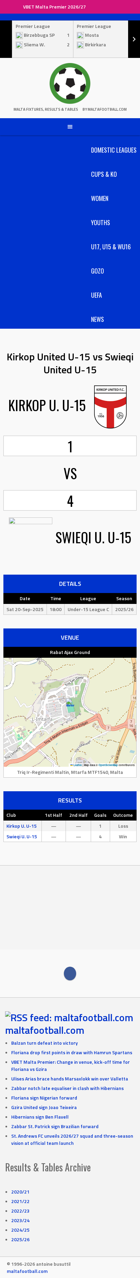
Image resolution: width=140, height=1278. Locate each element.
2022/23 (20, 1210)
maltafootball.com (44, 1030)
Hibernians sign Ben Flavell (40, 1116)
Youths (100, 222)
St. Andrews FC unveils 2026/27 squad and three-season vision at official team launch (72, 1139)
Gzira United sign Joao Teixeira (44, 1107)
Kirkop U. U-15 (21, 825)
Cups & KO (104, 174)
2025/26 (20, 1239)
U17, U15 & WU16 (111, 246)
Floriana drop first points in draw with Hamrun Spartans (71, 1052)
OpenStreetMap (108, 765)
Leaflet (77, 765)
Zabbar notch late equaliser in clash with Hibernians (67, 1088)
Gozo (97, 270)
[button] (70, 705)
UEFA (96, 295)
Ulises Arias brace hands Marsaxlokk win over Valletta (69, 1078)
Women (99, 198)
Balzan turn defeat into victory (44, 1042)
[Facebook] (70, 973)
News (97, 319)
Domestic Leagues (114, 149)
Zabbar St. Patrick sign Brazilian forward (55, 1126)
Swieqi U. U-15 (21, 836)
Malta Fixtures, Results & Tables (46, 109)
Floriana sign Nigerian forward (44, 1097)
